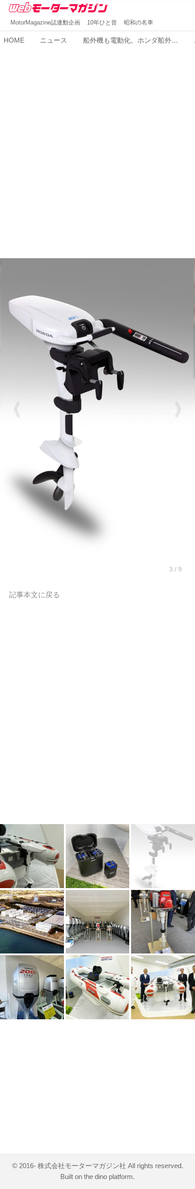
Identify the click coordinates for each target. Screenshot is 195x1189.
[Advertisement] (97, 146)
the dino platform (108, 1176)
